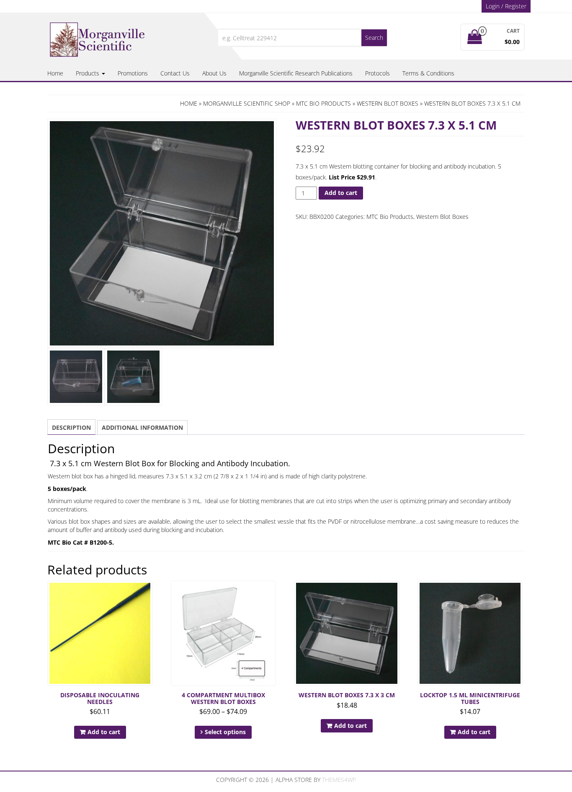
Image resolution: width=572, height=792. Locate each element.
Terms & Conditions (428, 73)
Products (88, 73)
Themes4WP (339, 780)
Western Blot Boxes (387, 103)
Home (55, 73)
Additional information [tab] (142, 427)
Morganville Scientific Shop (246, 103)
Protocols (377, 73)
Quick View (148, 593)
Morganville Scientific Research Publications (296, 73)
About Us (214, 73)
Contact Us (175, 73)
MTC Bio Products (323, 103)
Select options (225, 732)
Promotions (133, 73)
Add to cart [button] (104, 732)
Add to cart (341, 193)
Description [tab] (71, 427)
